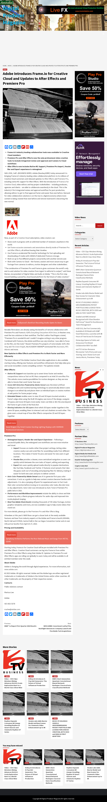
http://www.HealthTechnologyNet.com (89, 462)
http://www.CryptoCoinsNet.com (86, 468)
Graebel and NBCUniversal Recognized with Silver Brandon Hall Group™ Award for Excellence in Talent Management (89, 321)
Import (16, 448)
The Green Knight (18, 346)
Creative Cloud (24, 238)
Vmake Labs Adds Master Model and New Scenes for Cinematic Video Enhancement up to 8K (37, 724)
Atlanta (7, 349)
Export (16, 465)
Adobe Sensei (40, 385)
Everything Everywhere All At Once (44, 332)
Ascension (60, 346)
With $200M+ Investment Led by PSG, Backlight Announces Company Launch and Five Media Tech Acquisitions (55, 627)
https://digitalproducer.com (85, 450)
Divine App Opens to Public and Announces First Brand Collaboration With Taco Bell (87, 343)
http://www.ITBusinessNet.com (86, 444)
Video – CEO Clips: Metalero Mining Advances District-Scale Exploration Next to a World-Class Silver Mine (13, 683)
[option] (89, 395)
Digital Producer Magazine (14, 15)
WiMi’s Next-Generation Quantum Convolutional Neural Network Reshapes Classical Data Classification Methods (61, 683)
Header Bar (18, 459)
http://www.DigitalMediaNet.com (87, 456)
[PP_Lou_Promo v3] (37, 298)
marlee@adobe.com (12, 609)
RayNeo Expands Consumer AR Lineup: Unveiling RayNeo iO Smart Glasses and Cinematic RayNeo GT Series (12, 726)
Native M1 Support (15, 373)
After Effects (49, 179)
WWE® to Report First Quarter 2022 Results (20, 624)
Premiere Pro (63, 179)
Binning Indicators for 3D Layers (21, 407)
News (5, 69)
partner (10, 524)
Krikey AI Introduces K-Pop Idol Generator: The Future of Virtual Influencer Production (37, 682)
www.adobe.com (11, 569)
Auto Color (12, 476)
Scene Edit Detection (16, 385)
